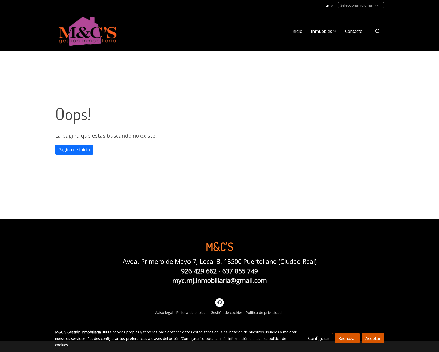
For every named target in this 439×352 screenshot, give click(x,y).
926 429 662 (199, 271)
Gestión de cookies (227, 312)
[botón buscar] (377, 31)
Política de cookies (191, 312)
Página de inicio (74, 149)
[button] (323, 31)
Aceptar (373, 338)
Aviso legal (164, 312)
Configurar (319, 338)
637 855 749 (240, 271)
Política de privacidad (264, 312)
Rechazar (347, 338)
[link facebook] (219, 302)
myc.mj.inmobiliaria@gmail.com (219, 280)
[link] (87, 31)
